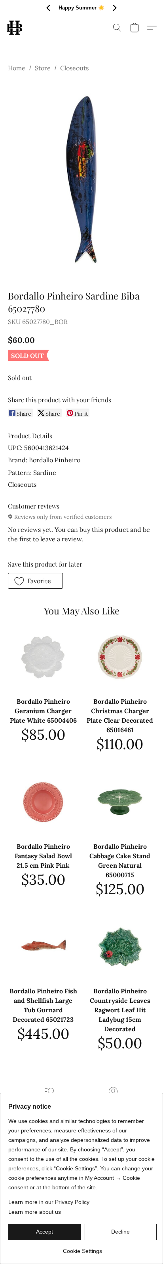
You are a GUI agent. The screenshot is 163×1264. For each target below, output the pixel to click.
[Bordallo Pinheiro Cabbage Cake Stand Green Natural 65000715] (120, 802)
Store (43, 68)
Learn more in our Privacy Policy (48, 1202)
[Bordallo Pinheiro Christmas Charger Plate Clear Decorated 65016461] (120, 657)
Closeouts (74, 68)
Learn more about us (34, 1212)
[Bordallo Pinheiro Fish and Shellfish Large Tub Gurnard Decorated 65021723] (43, 947)
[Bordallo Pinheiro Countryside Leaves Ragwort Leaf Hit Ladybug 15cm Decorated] (120, 947)
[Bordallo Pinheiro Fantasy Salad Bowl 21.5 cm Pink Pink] (43, 802)
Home (16, 68)
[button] (14, 28)
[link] (82, 1248)
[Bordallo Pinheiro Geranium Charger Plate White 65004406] (43, 657)
